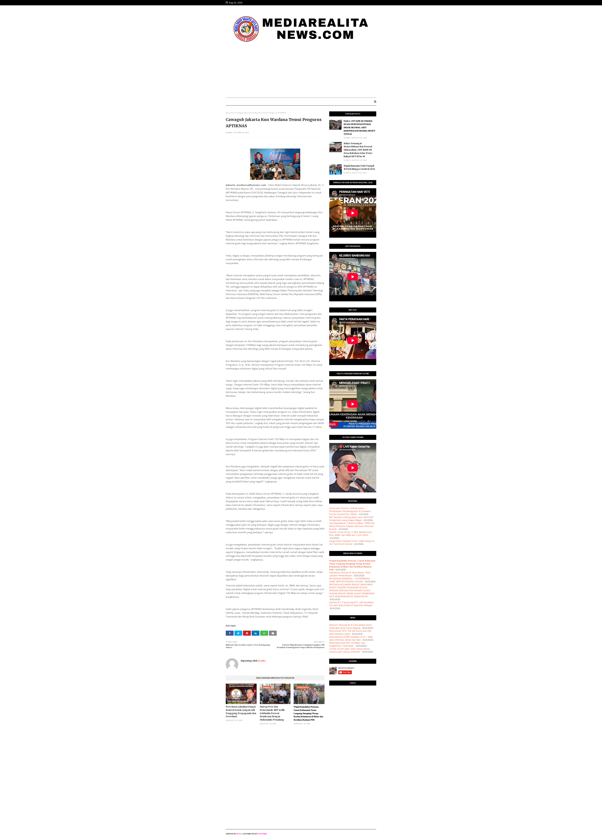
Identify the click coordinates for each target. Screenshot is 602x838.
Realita (261, 660)
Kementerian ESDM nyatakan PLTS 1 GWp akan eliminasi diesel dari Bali (351, 638)
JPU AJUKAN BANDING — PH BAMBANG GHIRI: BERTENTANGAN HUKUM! (349, 580)
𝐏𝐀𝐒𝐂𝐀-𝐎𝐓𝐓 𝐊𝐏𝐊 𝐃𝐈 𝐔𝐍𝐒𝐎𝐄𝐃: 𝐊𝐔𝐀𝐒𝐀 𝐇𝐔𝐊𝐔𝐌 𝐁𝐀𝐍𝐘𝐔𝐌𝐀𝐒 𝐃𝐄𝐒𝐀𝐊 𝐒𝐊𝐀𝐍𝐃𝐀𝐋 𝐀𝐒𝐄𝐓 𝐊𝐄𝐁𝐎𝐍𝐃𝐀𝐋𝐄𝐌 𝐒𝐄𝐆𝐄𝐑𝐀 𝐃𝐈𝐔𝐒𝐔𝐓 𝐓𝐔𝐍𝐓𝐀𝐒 (359, 127)
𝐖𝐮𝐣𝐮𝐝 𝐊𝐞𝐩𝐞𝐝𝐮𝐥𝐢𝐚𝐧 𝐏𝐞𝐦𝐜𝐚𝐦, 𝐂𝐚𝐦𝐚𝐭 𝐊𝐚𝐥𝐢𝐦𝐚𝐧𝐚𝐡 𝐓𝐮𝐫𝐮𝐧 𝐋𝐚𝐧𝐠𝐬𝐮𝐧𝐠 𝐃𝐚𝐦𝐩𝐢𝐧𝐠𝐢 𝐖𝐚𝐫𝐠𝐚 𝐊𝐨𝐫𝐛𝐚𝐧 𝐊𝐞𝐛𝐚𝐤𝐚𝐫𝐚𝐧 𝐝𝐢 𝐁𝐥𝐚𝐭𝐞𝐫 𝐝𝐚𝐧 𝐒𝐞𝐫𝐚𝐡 (308, 713)
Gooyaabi (262, 834)
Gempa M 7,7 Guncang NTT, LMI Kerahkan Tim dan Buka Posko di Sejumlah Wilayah (351, 604)
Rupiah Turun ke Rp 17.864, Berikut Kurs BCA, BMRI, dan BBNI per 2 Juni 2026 (350, 533)
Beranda (229, 112)
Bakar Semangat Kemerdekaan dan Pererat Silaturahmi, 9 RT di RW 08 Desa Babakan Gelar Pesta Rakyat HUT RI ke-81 (358, 150)
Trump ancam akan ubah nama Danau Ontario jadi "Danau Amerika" (349, 650)
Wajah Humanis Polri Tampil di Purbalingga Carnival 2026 (359, 168)
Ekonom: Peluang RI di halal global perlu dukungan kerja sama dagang (350, 626)
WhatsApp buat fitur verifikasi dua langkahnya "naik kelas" (347, 644)
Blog (239, 834)
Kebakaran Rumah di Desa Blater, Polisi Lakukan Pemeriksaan (350, 574)
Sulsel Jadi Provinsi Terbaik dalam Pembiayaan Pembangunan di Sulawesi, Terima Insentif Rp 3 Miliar (350, 511)
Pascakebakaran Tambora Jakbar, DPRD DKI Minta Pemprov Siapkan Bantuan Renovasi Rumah (352, 526)
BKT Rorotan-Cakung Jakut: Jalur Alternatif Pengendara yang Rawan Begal (351, 519)
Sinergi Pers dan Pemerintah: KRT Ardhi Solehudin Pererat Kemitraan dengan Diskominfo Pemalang (272, 713)
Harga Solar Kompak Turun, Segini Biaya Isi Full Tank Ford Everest (352, 542)
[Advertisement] (301, 72)
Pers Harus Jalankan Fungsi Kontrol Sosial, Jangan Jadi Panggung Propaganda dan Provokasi (241, 711)
